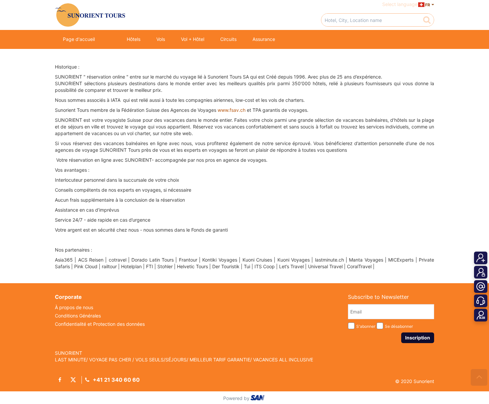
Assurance (263, 39)
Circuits (228, 39)
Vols (160, 39)
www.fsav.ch (231, 110)
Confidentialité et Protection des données (100, 324)
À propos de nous (74, 307)
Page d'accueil (79, 39)
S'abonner (365, 326)
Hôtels (133, 39)
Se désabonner (399, 326)
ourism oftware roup (258, 398)
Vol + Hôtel (192, 39)
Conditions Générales (78, 315)
